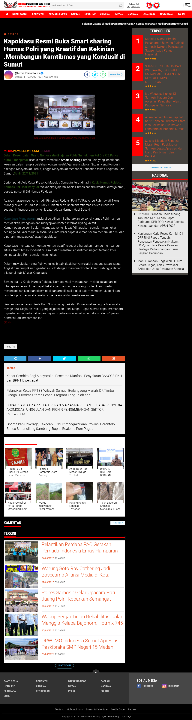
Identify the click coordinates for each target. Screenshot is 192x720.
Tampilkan (117, 523)
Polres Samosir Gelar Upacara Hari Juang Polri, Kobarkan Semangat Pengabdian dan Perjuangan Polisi (78, 599)
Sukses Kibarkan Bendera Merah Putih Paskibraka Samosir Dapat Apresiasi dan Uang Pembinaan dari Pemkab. (164, 148)
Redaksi (132, 709)
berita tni (38, 14)
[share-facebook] (87, 74)
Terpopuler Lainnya (160, 167)
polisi (181, 14)
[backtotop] (96, 673)
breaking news (58, 14)
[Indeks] (149, 5)
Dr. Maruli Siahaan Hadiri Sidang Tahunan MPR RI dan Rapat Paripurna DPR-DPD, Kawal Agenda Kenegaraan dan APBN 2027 (161, 220)
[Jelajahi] (187, 5)
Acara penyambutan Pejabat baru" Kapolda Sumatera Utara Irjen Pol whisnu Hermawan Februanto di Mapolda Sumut (165, 123)
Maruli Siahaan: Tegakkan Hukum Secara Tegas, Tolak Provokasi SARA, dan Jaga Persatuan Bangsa (161, 265)
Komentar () (116, 74)
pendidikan (166, 14)
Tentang (59, 709)
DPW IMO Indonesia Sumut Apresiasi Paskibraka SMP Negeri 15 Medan (81, 644)
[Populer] (157, 5)
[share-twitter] (95, 74)
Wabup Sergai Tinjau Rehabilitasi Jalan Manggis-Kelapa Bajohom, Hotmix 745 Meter (82, 623)
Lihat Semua (64, 665)
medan (119, 14)
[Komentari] (113, 358)
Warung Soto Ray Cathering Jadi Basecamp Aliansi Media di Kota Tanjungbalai (76, 575)
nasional (133, 14)
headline (90, 14)
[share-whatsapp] (103, 74)
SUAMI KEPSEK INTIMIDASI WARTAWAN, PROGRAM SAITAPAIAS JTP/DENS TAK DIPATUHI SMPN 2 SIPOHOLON (163, 74)
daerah (75, 14)
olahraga (149, 14)
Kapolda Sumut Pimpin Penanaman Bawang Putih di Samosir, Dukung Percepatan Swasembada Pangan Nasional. (164, 46)
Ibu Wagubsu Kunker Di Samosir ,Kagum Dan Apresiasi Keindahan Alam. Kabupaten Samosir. (163, 99)
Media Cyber (118, 709)
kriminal (105, 14)
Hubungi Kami (75, 709)
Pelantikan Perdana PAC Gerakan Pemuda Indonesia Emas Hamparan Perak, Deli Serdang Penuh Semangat (80, 551)
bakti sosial (20, 14)
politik (105, 691)
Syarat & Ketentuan (97, 709)
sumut (8, 695)
